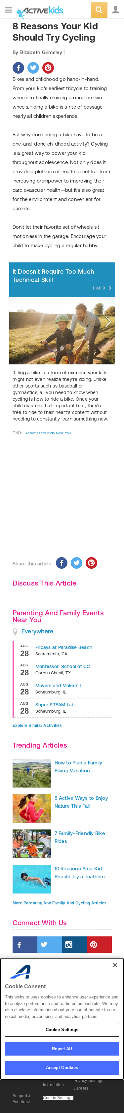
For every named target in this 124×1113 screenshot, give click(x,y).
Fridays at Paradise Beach (63, 647)
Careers (81, 1088)
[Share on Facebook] (18, 68)
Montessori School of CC (62, 666)
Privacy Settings (88, 1080)
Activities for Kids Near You (48, 433)
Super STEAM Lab (55, 704)
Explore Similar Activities (37, 725)
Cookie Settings (62, 1029)
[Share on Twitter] (33, 68)
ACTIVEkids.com (38, 10)
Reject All (62, 1048)
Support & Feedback (22, 1099)
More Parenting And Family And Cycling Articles (60, 903)
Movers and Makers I (58, 685)
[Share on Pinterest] (48, 68)
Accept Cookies (62, 1067)
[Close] (115, 965)
